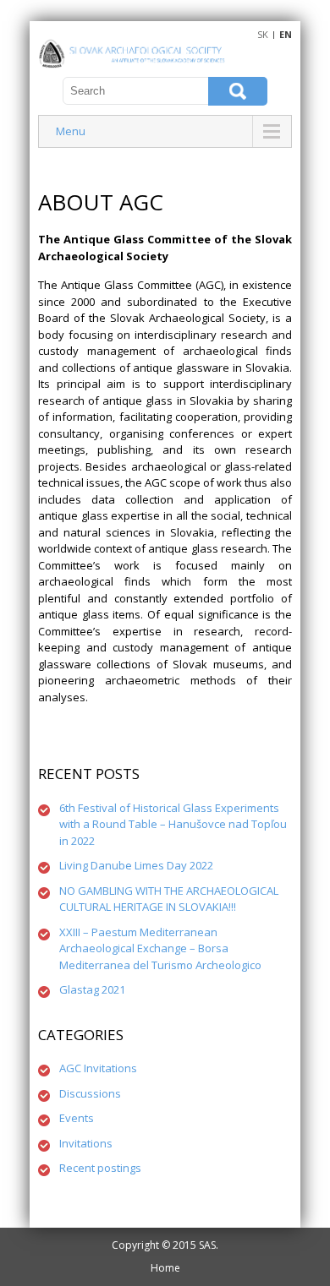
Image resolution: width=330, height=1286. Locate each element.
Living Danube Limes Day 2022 (136, 865)
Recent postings (100, 1167)
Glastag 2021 (92, 989)
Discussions (90, 1093)
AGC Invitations (98, 1068)
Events (76, 1117)
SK (262, 34)
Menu (70, 131)
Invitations (86, 1143)
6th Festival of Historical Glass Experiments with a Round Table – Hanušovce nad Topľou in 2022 (173, 824)
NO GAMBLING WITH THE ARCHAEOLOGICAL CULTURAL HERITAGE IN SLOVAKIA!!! (168, 899)
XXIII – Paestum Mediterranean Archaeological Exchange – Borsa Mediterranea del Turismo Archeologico (160, 948)
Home (165, 1268)
